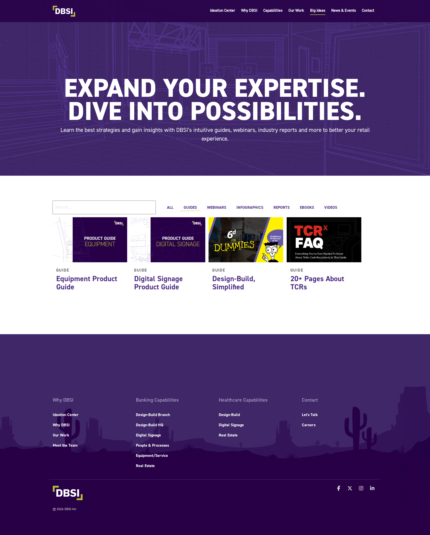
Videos (330, 207)
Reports (281, 207)
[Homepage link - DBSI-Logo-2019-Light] (68, 497)
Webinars (216, 207)
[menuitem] (63, 400)
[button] (339, 488)
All (170, 207)
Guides (190, 207)
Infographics (249, 207)
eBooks (307, 207)
